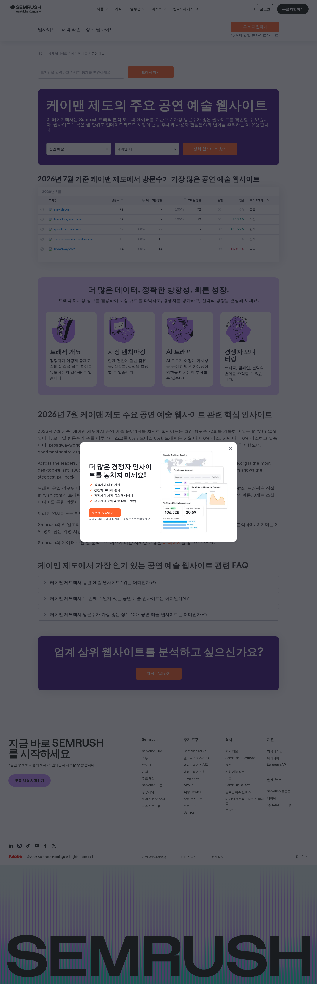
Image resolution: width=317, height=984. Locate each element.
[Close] (230, 448)
